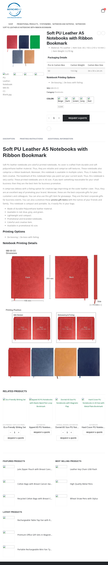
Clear (60, 107)
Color (50, 98)
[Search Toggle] (96, 10)
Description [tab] (9, 138)
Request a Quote (77, 118)
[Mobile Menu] (5, 10)
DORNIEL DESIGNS (62, 425)
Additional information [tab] (60, 138)
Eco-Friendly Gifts (10, 425)
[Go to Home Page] (3, 24)
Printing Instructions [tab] (31, 138)
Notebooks (59, 92)
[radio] (61, 100)
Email (49, 128)
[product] (14, 409)
